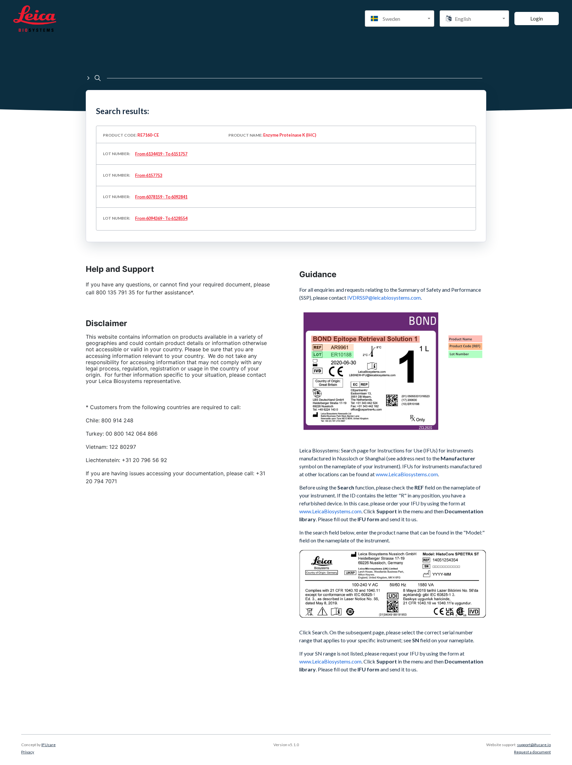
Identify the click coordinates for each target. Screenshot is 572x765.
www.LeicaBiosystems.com (330, 511)
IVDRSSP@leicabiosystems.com (384, 297)
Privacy (27, 751)
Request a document (532, 751)
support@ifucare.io (534, 744)
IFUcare (48, 744)
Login (536, 18)
